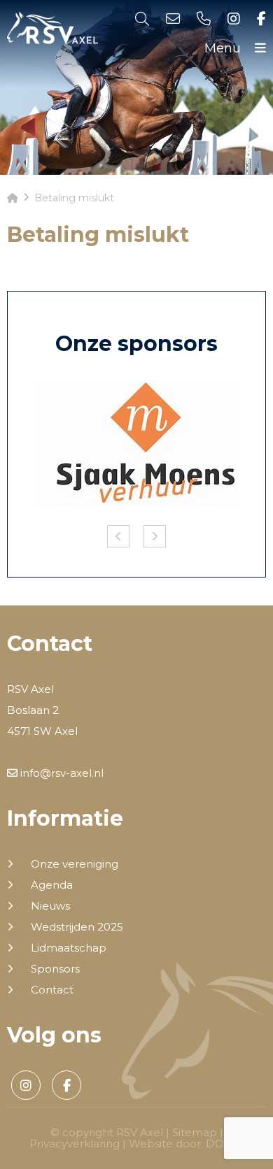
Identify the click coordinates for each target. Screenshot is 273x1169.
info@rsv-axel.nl (61, 773)
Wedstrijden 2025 (77, 927)
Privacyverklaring (74, 1143)
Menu (224, 48)
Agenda (52, 885)
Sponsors (55, 969)
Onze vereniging (74, 864)
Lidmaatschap (68, 948)
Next (155, 536)
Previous (118, 536)
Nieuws (50, 906)
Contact (52, 990)
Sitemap (194, 1132)
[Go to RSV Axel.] (12, 198)
